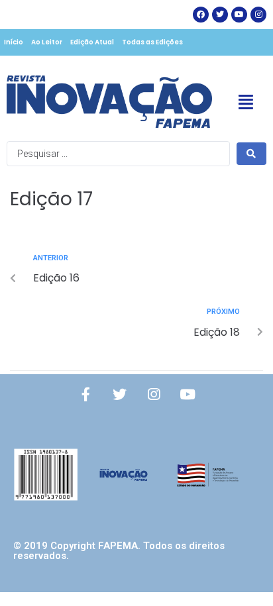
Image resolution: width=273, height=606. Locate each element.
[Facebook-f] (86, 395)
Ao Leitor (46, 42)
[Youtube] (187, 395)
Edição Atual (92, 42)
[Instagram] (258, 15)
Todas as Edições (152, 42)
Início (13, 42)
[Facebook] (201, 15)
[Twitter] (220, 15)
